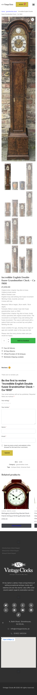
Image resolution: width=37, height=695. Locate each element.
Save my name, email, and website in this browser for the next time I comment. (17, 446)
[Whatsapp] (5, 610)
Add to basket (23, 340)
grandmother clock (11, 11)
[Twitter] (5, 605)
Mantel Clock (11, 511)
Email (4, 436)
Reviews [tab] (6, 368)
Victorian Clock (25, 467)
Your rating (6, 400)
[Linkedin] (31, 610)
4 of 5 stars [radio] (8, 403)
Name (4, 427)
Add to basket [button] (16, 525)
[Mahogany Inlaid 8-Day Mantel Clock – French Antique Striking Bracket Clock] (16, 494)
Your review (6, 407)
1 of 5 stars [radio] (2, 403)
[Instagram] (14, 605)
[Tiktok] (18, 614)
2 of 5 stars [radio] (4, 403)
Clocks (4, 511)
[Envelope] (22, 610)
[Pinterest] (14, 610)
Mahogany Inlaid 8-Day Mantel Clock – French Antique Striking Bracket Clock (16, 514)
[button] (33, 4)
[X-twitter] (31, 605)
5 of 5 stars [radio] (10, 403)
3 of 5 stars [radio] (6, 403)
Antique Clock (15, 467)
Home (3, 11)
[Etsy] (22, 605)
